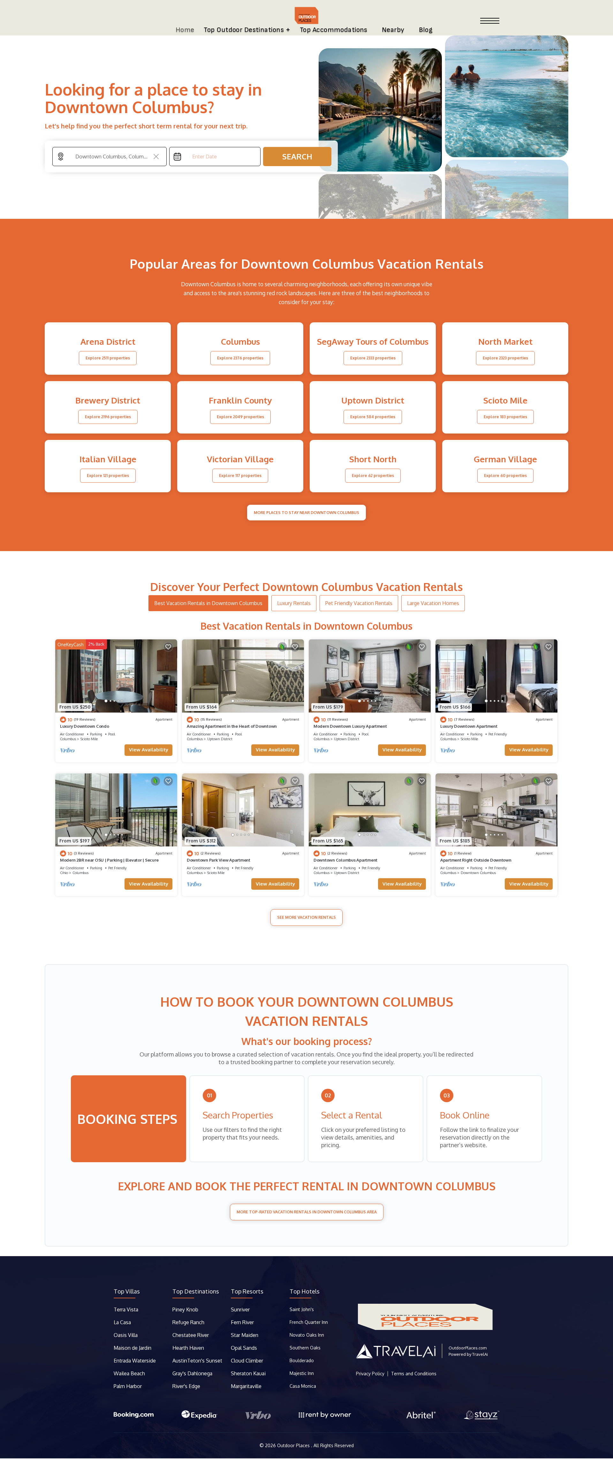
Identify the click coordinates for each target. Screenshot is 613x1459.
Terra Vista (126, 1309)
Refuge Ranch (188, 1322)
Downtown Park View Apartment (218, 860)
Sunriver (241, 1309)
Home (185, 30)
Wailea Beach (130, 1373)
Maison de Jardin (132, 1348)
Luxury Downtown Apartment (468, 726)
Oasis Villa (126, 1335)
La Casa (122, 1322)
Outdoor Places (294, 1445)
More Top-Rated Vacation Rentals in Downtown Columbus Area (307, 1211)
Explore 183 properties (505, 416)
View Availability (148, 750)
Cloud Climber (247, 1360)
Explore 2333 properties (373, 358)
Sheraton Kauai (248, 1373)
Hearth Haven (188, 1348)
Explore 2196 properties (108, 416)
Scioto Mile (89, 739)
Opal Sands (244, 1348)
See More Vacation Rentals (306, 917)
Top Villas (127, 1291)
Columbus (68, 739)
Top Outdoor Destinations (244, 30)
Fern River (242, 1322)
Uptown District (219, 739)
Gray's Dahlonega (192, 1373)
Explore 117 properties (240, 475)
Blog (426, 30)
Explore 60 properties (505, 475)
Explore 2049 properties (240, 416)
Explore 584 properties (372, 416)
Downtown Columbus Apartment (345, 860)
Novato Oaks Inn (307, 1335)
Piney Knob (185, 1309)
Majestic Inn (302, 1373)
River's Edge (186, 1386)
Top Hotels (305, 1291)
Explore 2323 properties (505, 358)
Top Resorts (247, 1291)
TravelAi (480, 1354)
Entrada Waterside (135, 1360)
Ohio (64, 873)
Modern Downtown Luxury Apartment (350, 726)
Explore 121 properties (108, 475)
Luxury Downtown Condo (84, 726)
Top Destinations (195, 1291)
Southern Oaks (305, 1347)
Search (297, 156)
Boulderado (302, 1360)
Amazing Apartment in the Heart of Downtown (232, 726)
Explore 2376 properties (240, 358)
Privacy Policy (370, 1373)
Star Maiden (244, 1335)
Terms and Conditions (413, 1373)
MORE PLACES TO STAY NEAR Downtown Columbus (306, 512)
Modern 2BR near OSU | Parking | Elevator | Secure (109, 860)
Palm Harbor (128, 1386)
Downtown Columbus (478, 873)
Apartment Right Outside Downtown (475, 860)
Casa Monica (303, 1386)
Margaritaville (247, 1386)
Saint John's (302, 1309)
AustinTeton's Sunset (197, 1360)
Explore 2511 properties (108, 358)
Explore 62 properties (373, 475)
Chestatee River (190, 1335)
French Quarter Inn (309, 1322)
